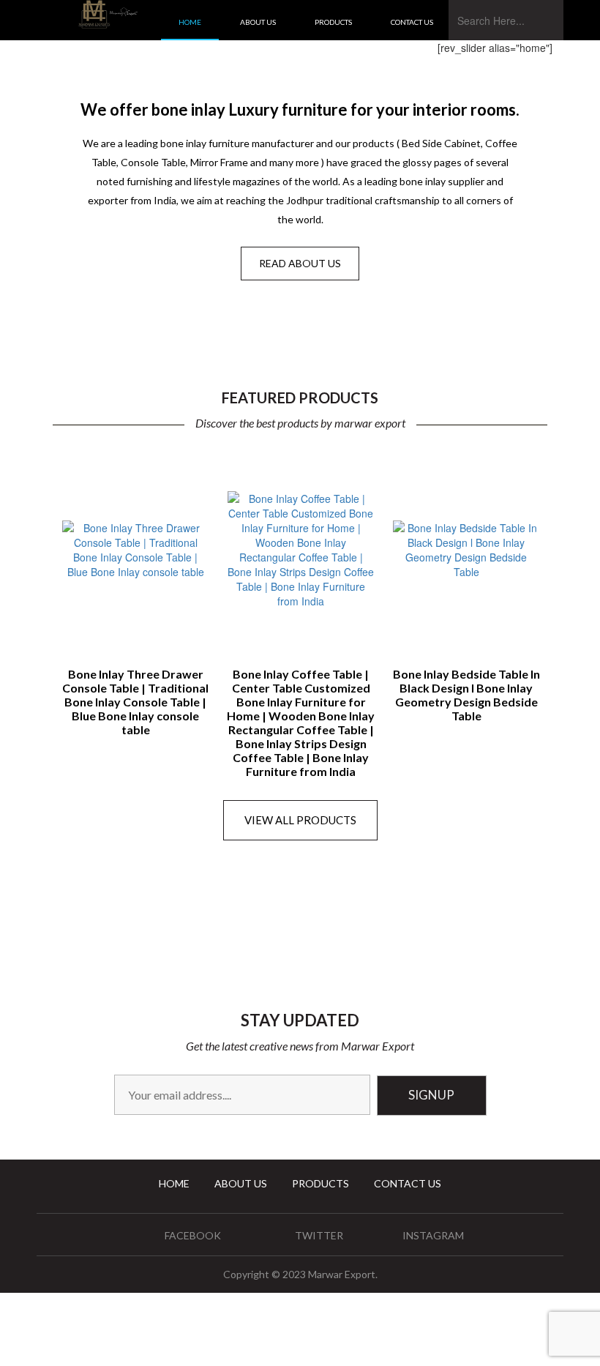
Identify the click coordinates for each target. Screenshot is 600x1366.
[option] (135, 591)
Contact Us (412, 22)
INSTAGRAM (433, 1235)
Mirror (261, 332)
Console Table (95, 311)
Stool (95, 334)
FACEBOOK (193, 1235)
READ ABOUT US (300, 263)
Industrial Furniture (494, 332)
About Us (258, 22)
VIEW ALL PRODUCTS (300, 819)
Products (333, 22)
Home (190, 22)
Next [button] (565, 576)
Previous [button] (35, 576)
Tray (436, 311)
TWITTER (319, 1235)
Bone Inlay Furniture (261, 311)
